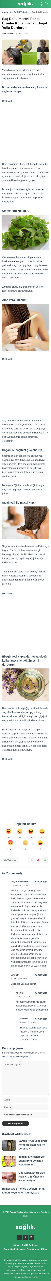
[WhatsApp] (45, 860)
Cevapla (42, 881)
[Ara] (46, 4)
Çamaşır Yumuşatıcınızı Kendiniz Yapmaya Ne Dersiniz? (32, 1144)
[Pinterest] (38, 860)
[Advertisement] (25, 129)
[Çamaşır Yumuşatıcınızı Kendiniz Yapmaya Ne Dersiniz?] (9, 1145)
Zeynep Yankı (8, 34)
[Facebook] (31, 860)
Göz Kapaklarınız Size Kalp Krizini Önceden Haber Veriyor (31, 1176)
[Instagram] (31, 1237)
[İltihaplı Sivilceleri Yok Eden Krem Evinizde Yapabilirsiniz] (9, 1161)
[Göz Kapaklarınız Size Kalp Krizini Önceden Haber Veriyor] (9, 1177)
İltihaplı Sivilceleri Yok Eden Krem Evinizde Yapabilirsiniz (31, 1160)
